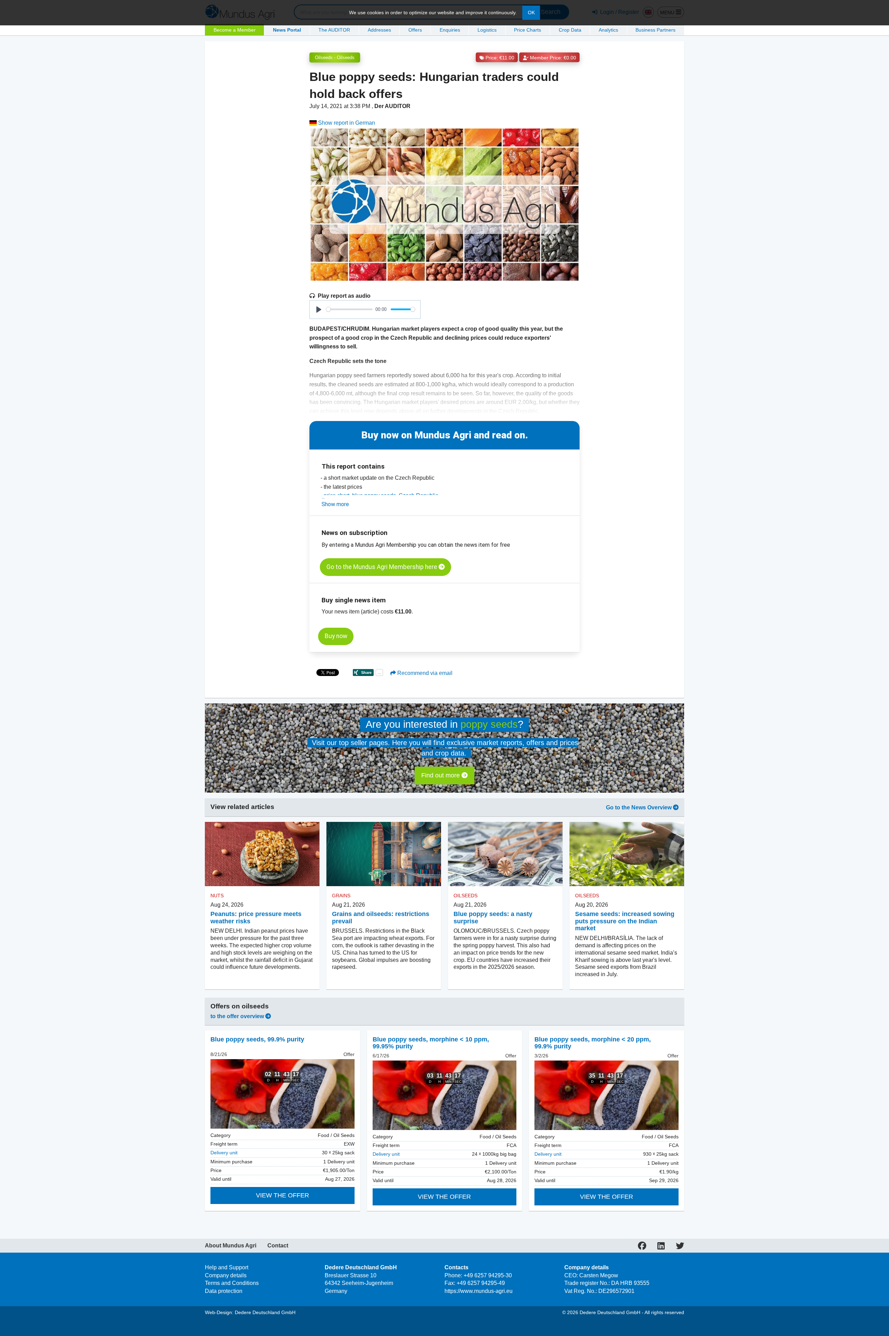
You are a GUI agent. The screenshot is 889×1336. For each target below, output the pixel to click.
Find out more (441, 775)
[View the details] (282, 1094)
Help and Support (226, 1267)
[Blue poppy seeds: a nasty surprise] (505, 854)
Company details (226, 1275)
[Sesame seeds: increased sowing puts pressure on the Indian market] (627, 854)
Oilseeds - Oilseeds (335, 57)
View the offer (282, 1195)
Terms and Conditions (232, 1283)
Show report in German (346, 123)
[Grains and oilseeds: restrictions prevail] (383, 854)
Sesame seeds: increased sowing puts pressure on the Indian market (624, 921)
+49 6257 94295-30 (488, 1275)
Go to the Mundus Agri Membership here (382, 566)
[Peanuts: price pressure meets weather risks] (262, 854)
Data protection (223, 1291)
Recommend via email (424, 673)
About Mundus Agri (230, 1245)
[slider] (349, 309)
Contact (277, 1245)
